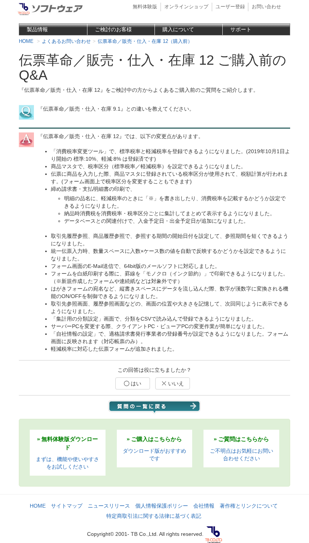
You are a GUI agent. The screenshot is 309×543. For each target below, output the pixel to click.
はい (135, 383)
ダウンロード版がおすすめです (154, 448)
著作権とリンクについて (249, 506)
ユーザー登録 (230, 6)
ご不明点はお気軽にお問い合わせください (241, 448)
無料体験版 (145, 6)
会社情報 (203, 506)
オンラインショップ (186, 6)
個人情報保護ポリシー (161, 506)
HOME (38, 506)
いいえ (175, 383)
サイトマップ (67, 506)
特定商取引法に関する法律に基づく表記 (153, 516)
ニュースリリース (109, 506)
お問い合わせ (266, 6)
